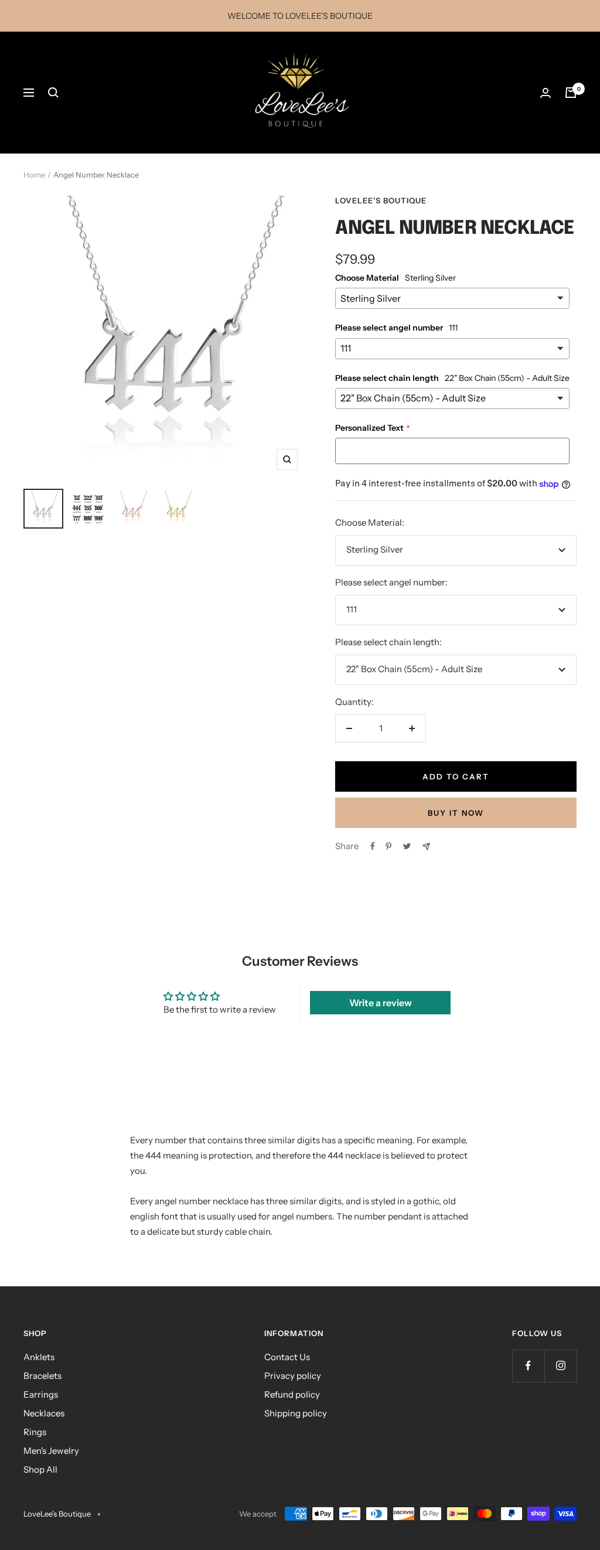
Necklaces (43, 1413)
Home (34, 174)
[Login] (545, 93)
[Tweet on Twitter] (407, 846)
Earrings (40, 1394)
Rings (34, 1431)
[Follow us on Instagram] (560, 1366)
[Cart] (571, 92)
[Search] (53, 92)
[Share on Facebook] (372, 846)
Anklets (38, 1356)
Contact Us (287, 1356)
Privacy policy (292, 1375)
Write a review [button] (380, 1003)
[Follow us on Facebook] (528, 1366)
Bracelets (42, 1375)
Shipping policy (295, 1413)
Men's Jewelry (51, 1450)
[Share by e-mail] (426, 846)
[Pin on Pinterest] (388, 846)
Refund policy (292, 1394)
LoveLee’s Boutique (381, 200)
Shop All (40, 1469)
